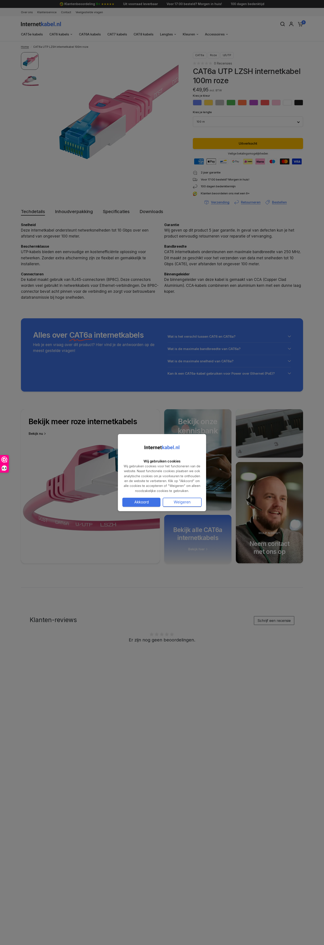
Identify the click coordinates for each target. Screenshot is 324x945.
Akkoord (141, 502)
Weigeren (182, 502)
